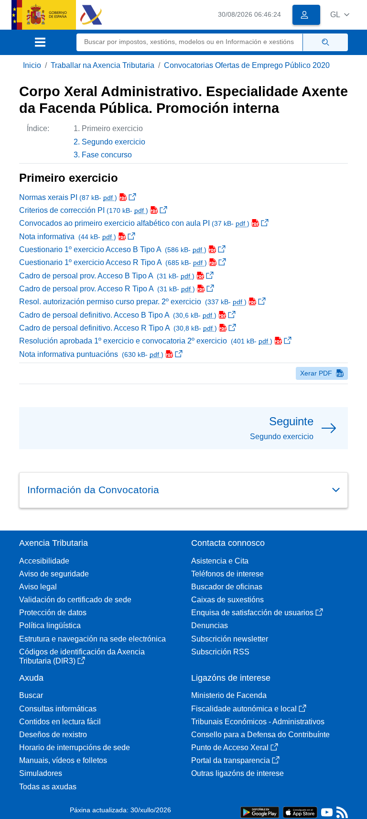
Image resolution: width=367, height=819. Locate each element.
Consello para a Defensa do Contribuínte (260, 734)
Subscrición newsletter (229, 639)
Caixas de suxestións (227, 600)
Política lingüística (50, 625)
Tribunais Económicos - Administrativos (257, 722)
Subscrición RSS (220, 652)
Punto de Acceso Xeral (230, 747)
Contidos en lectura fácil (60, 722)
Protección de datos (52, 613)
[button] (340, 14)
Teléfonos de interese (227, 574)
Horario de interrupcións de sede (74, 747)
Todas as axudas (47, 787)
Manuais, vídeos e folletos (63, 760)
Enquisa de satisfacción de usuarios (252, 613)
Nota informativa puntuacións (91, 354)
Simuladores (40, 773)
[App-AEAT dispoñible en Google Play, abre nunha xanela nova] (259, 812)
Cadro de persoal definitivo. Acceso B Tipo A (117, 315)
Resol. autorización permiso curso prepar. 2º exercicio (133, 302)
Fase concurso (107, 155)
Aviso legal (38, 587)
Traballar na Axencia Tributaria (102, 65)
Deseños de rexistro (53, 734)
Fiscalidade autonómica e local (244, 709)
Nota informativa (67, 236)
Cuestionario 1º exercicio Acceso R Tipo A (113, 262)
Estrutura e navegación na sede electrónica (92, 639)
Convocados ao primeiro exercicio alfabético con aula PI (134, 223)
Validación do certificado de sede (75, 600)
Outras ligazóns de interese (237, 773)
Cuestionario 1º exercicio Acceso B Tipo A (112, 249)
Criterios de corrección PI (83, 210)
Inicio (32, 65)
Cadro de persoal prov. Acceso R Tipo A (107, 289)
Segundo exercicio (113, 142)
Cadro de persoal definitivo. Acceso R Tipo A (118, 328)
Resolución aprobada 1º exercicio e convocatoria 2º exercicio (145, 341)
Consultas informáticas (58, 709)
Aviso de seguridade (54, 574)
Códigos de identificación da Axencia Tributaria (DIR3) (82, 656)
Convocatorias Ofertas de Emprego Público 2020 (247, 65)
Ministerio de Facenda (229, 695)
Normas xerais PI (68, 197)
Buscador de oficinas (226, 587)
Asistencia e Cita (219, 561)
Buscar (31, 695)
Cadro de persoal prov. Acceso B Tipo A (106, 276)
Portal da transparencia (230, 760)
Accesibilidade (44, 561)
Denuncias (209, 625)
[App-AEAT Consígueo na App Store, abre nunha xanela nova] (300, 812)
